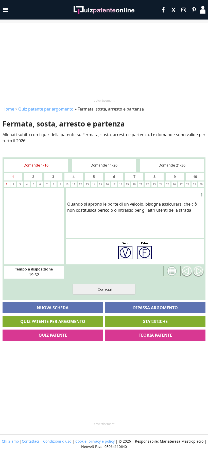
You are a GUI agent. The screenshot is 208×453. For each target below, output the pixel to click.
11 (73, 184)
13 (87, 184)
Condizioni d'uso (57, 441)
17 (113, 184)
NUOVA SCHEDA (52, 308)
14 (93, 184)
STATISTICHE (155, 321)
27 (181, 184)
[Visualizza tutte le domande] (172, 271)
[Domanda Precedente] (187, 271)
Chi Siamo (10, 441)
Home (8, 109)
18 (120, 184)
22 (147, 184)
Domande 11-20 (104, 165)
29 (194, 184)
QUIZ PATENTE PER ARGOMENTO (52, 321)
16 (107, 184)
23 (154, 184)
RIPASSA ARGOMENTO (155, 308)
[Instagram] (183, 10)
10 (195, 176)
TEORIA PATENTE (155, 335)
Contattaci (30, 441)
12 (80, 184)
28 (187, 184)
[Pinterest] (194, 10)
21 (140, 184)
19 (127, 184)
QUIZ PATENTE (53, 335)
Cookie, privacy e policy (95, 441)
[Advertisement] (104, 61)
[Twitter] (173, 10)
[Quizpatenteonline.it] (104, 9)
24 (160, 184)
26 (174, 184)
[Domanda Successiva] (198, 271)
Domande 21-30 (172, 165)
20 (134, 184)
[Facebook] (163, 10)
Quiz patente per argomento (46, 109)
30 (201, 184)
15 (100, 184)
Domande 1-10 (36, 165)
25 (167, 184)
